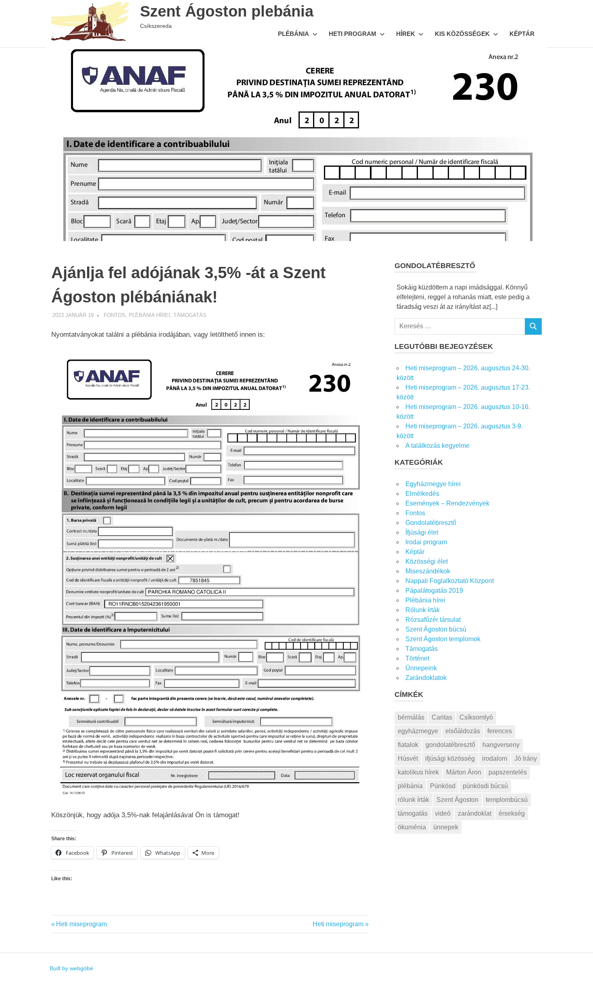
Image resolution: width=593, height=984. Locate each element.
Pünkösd (442, 786)
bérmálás (411, 717)
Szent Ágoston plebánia (226, 11)
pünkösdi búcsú (485, 786)
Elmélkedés (422, 493)
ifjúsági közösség (450, 758)
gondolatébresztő (450, 744)
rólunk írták (413, 799)
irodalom (494, 758)
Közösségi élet (426, 561)
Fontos (114, 315)
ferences (499, 731)
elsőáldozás (462, 731)
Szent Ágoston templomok (442, 639)
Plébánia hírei (149, 315)
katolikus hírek (418, 772)
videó (443, 813)
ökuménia (412, 827)
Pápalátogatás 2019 (434, 590)
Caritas (442, 717)
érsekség (512, 813)
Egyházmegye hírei (433, 483)
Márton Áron (463, 772)
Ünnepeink (421, 668)
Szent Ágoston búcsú (435, 629)
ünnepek (445, 827)
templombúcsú (507, 799)
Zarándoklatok (426, 677)
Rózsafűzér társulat (433, 619)
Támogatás (190, 315)
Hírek (405, 33)
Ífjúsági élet (421, 532)
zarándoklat (474, 813)
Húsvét (408, 758)
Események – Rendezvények (447, 503)
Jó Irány (525, 758)
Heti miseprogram (81, 924)
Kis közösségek (462, 33)
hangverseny (501, 744)
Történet (417, 658)
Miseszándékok (427, 571)
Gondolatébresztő (430, 522)
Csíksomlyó (476, 717)
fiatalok (408, 744)
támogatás (413, 813)
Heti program (352, 33)
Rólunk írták (422, 609)
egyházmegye (418, 731)
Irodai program (426, 542)
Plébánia (293, 33)
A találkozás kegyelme (437, 445)
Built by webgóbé (71, 968)
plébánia (410, 786)
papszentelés (508, 772)
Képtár (522, 33)
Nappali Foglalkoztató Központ (449, 580)
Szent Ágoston (457, 799)
